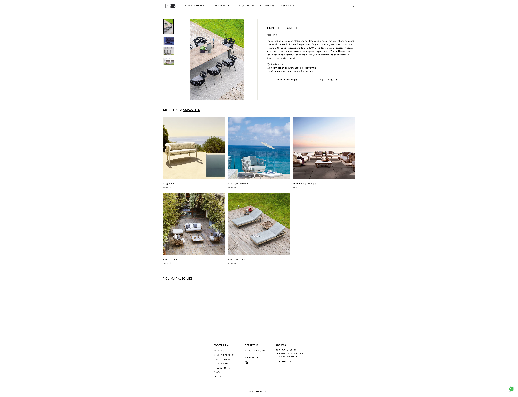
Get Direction (284, 361)
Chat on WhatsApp (286, 79)
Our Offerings (268, 6)
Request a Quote (328, 79)
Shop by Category (195, 6)
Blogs (217, 372)
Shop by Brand (221, 6)
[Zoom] (216, 59)
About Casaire (246, 6)
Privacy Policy (222, 368)
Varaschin (272, 34)
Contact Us (287, 6)
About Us (219, 350)
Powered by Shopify (257, 391)
